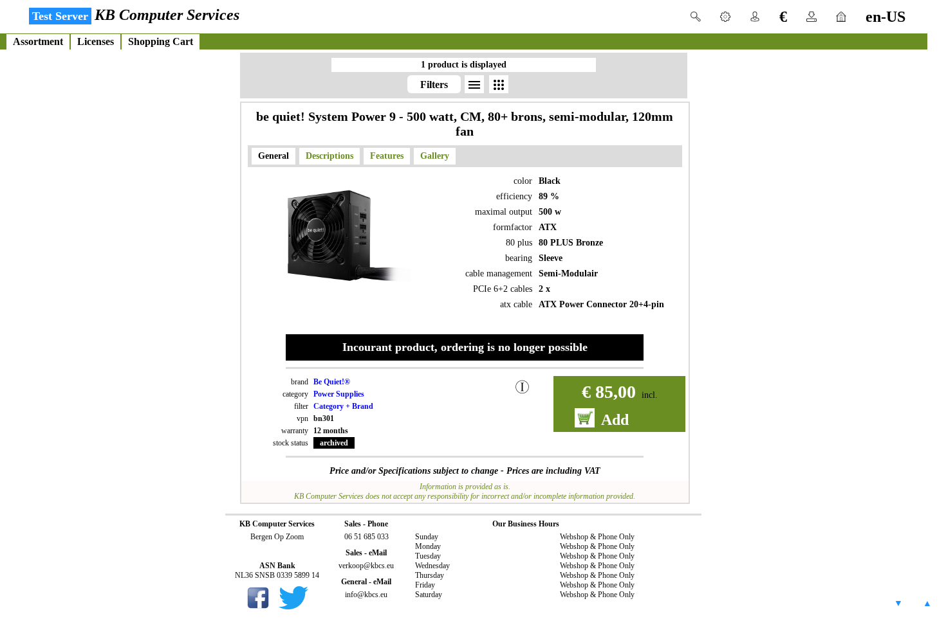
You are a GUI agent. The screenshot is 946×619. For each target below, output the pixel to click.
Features (386, 156)
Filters (434, 84)
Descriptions (329, 156)
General (273, 156)
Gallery (434, 156)
